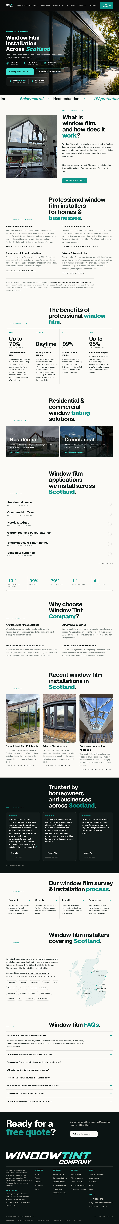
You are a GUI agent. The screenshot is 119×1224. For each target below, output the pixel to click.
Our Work (82, 5)
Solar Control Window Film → (21, 270)
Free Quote (105, 5)
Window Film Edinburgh (37, 973)
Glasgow (23, 983)
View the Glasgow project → (59, 766)
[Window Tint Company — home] (9, 5)
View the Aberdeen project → (96, 769)
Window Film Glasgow (16, 976)
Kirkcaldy (23, 993)
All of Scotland (43, 998)
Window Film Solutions (27, 5)
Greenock (29, 998)
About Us (71, 5)
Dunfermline (35, 983)
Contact (92, 5)
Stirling (46, 983)
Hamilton (11, 998)
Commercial (58, 5)
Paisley (33, 993)
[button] (59, 504)
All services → (105, 564)
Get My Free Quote (18, 71)
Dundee (22, 988)
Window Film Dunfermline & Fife (44, 976)
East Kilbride (45, 993)
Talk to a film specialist (82, 1134)
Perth (56, 983)
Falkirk (43, 988)
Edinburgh (11, 983)
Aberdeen (11, 988)
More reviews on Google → (15, 865)
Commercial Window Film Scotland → (80, 246)
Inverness (33, 988)
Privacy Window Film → (73, 273)
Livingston (11, 993)
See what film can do (73, 181)
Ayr (20, 998)
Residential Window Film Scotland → (24, 246)
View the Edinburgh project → (23, 766)
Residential (45, 5)
